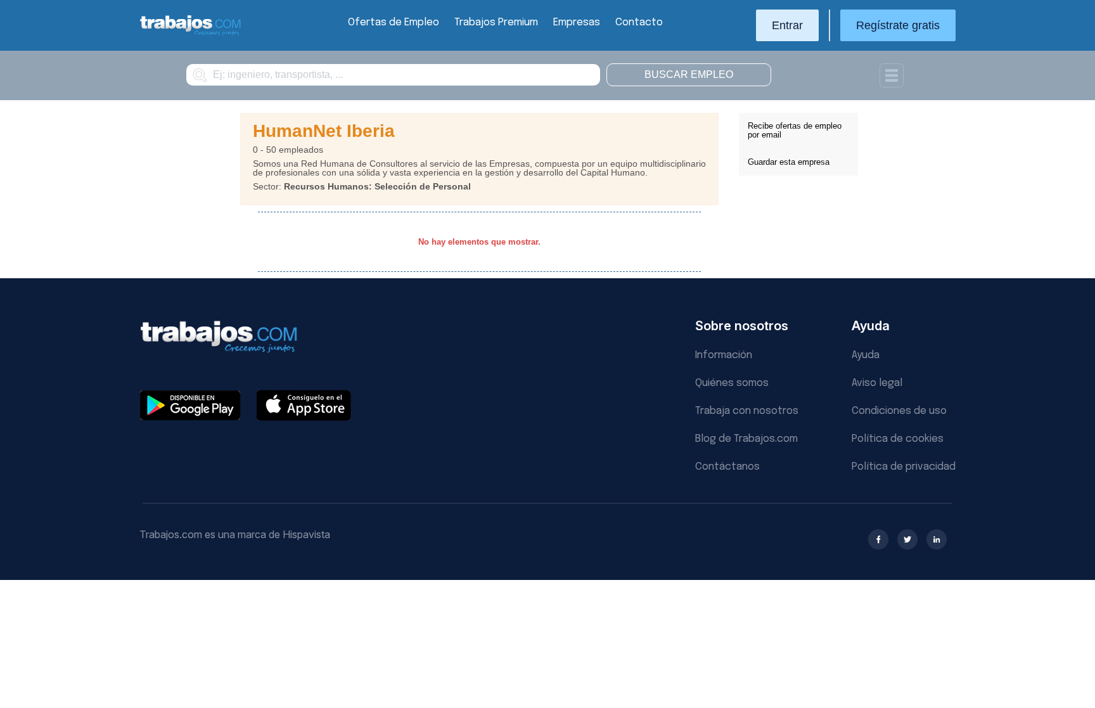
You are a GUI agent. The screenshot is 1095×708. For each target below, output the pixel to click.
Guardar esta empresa (788, 162)
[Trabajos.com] (190, 34)
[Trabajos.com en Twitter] (907, 539)
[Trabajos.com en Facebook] (878, 539)
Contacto (639, 22)
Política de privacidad (904, 466)
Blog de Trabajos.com (746, 439)
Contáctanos (727, 466)
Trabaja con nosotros (746, 411)
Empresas (576, 22)
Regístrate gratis (898, 25)
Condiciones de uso (899, 411)
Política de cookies (898, 439)
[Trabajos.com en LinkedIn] (936, 539)
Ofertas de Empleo (393, 22)
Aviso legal (877, 383)
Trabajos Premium (496, 22)
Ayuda (866, 355)
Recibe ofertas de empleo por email (795, 130)
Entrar (787, 25)
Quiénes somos (732, 383)
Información (723, 355)
